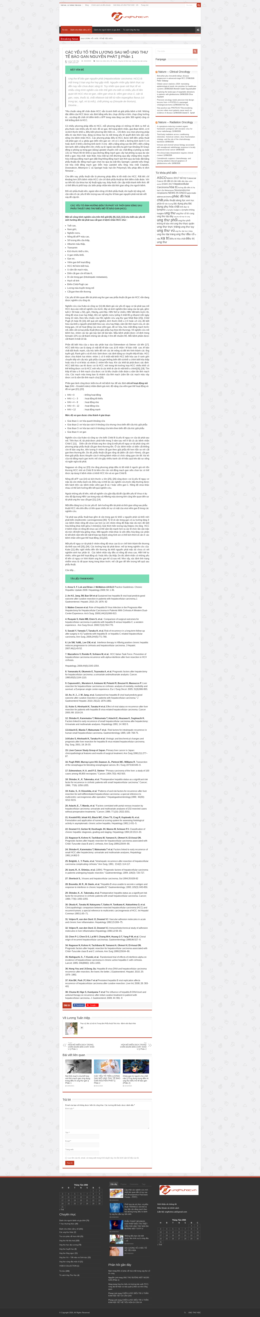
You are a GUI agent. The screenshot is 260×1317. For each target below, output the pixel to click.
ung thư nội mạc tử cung (182, 216)
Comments (134, 1184)
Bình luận (69, 1109)
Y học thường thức (66, 1224)
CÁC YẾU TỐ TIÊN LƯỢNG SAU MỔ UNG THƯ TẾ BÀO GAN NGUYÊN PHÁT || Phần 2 (107, 1079)
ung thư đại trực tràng (183, 231)
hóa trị (173, 187)
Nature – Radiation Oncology (175, 122)
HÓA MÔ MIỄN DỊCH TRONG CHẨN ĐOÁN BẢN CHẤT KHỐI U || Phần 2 (133, 1046)
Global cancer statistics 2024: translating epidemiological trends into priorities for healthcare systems (176, 86)
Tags (144, 1184)
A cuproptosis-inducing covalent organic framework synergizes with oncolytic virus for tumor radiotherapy (174, 128)
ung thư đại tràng (166, 234)
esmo (159, 184)
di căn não (176, 181)
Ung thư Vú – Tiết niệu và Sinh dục (73, 1257)
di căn (167, 181)
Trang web (69, 1149)
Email (68, 1141)
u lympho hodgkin (173, 210)
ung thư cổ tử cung (185, 213)
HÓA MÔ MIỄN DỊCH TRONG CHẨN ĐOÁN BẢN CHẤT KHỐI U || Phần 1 (81, 1046)
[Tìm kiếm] (199, 5)
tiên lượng (169, 204)
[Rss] (185, 1312)
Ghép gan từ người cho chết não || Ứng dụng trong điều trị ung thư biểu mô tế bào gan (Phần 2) (135, 1079)
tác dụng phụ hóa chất (174, 205)
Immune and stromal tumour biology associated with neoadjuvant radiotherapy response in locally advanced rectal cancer (176, 147)
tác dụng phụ (181, 203)
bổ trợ (183, 178)
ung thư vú (166, 230)
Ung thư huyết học (66, 1249)
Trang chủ (144, 5)
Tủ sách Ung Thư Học (68, 1275)
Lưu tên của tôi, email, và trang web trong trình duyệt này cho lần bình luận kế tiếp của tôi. (103, 1158)
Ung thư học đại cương (139, 61)
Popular (123, 1184)
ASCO (162, 178)
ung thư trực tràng (168, 226)
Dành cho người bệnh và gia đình (107, 30)
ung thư (170, 213)
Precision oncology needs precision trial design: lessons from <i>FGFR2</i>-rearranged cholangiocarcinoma (175, 102)
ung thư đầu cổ (185, 234)
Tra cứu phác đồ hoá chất (69, 1236)
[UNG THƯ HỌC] (130, 16)
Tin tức (65, 30)
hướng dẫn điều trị (185, 187)
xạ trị (165, 238)
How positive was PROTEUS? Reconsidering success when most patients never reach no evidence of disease (174, 110)
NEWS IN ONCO (177, 192)
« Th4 (61, 1210)
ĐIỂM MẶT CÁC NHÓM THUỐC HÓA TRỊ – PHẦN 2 (101, 38)
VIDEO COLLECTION (68, 1266)
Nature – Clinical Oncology (174, 71)
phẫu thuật (169, 200)
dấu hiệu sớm (187, 181)
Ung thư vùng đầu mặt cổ (69, 1262)
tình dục (183, 207)
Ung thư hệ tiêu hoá (124, 61)
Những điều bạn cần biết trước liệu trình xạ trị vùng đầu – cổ (137, 1238)
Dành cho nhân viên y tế (80, 30)
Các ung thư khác (66, 1232)
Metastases (169, 190)
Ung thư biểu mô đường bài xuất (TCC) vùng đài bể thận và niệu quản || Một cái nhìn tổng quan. (128, 1286)
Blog (87, 5)
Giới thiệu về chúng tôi (167, 1204)
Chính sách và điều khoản (101, 5)
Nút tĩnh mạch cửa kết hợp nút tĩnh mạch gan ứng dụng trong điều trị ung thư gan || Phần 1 (77, 1079)
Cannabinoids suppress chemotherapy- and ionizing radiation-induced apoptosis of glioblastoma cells (174, 160)
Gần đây (113, 1184)
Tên (67, 1133)
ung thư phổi (167, 220)
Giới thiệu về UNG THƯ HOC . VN (125, 5)
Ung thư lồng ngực (66, 1253)
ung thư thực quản (184, 223)
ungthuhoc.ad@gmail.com (176, 1212)
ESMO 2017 (167, 184)
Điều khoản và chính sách (168, 1208)
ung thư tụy (187, 226)
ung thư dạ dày (165, 216)
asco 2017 (173, 178)
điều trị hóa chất (177, 238)
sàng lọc (181, 200)
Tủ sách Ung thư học (131, 30)
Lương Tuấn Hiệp (73, 61)
